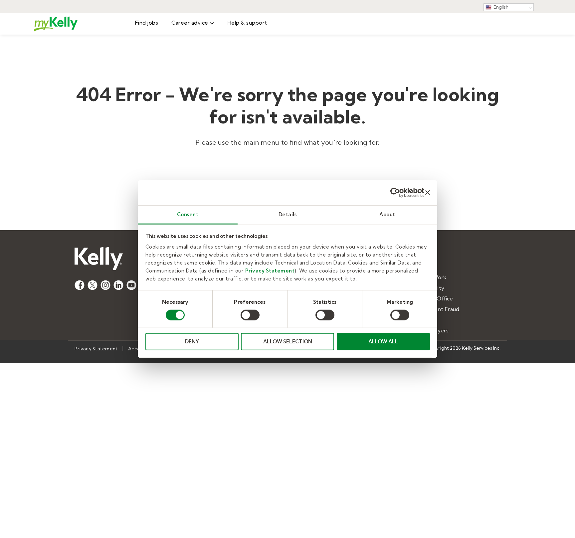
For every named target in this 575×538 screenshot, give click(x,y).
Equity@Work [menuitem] (429, 277)
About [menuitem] (419, 256)
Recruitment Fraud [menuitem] (435, 309)
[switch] (250, 315)
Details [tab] (288, 214)
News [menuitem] (418, 266)
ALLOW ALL (383, 341)
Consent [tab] (188, 214)
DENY (192, 341)
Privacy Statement (270, 270)
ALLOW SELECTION (287, 341)
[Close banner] (427, 192)
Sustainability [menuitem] (428, 287)
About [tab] (387, 214)
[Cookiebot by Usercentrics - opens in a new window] (395, 193)
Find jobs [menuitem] (146, 22)
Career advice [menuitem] (189, 22)
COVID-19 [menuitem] (424, 319)
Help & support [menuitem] (247, 22)
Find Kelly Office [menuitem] (432, 298)
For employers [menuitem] (430, 330)
